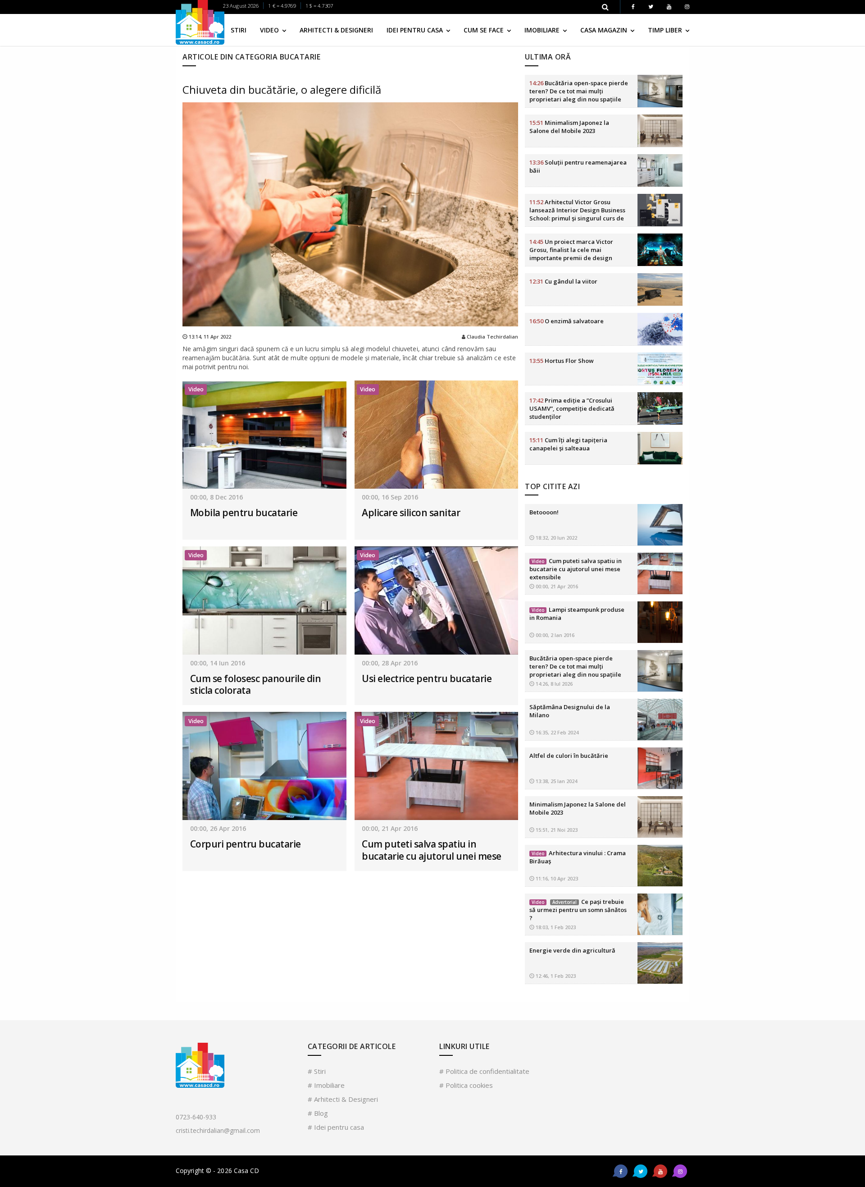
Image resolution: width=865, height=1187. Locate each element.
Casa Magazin (604, 30)
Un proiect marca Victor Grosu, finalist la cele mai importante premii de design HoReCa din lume (571, 254)
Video (270, 30)
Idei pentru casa (416, 30)
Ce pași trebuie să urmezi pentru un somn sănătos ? (578, 910)
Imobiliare (542, 30)
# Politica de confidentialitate (484, 1071)
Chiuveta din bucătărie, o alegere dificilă (281, 89)
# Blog (318, 1113)
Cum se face (484, 30)
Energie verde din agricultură (572, 950)
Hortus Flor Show (561, 361)
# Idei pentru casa (336, 1127)
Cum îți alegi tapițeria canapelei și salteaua (568, 444)
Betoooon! (544, 512)
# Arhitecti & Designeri (343, 1099)
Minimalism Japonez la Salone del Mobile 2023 (569, 127)
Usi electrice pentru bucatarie (427, 678)
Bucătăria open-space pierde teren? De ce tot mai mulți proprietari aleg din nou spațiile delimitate (578, 95)
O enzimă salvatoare (566, 321)
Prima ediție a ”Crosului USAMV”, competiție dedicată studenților (572, 408)
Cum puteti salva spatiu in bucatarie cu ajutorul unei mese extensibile (431, 856)
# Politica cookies (466, 1085)
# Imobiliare (326, 1085)
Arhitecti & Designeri (336, 30)
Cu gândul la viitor (563, 281)
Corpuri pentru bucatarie (245, 844)
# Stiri (317, 1071)
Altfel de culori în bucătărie (568, 756)
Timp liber (666, 30)
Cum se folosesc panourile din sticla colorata (255, 684)
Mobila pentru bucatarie (244, 512)
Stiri (238, 30)
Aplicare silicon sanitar (411, 512)
